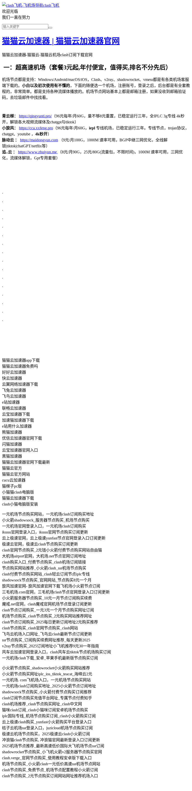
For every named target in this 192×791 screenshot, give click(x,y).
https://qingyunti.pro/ (35, 116)
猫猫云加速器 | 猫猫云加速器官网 (61, 40)
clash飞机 (51, 5)
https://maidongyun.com (39, 140)
